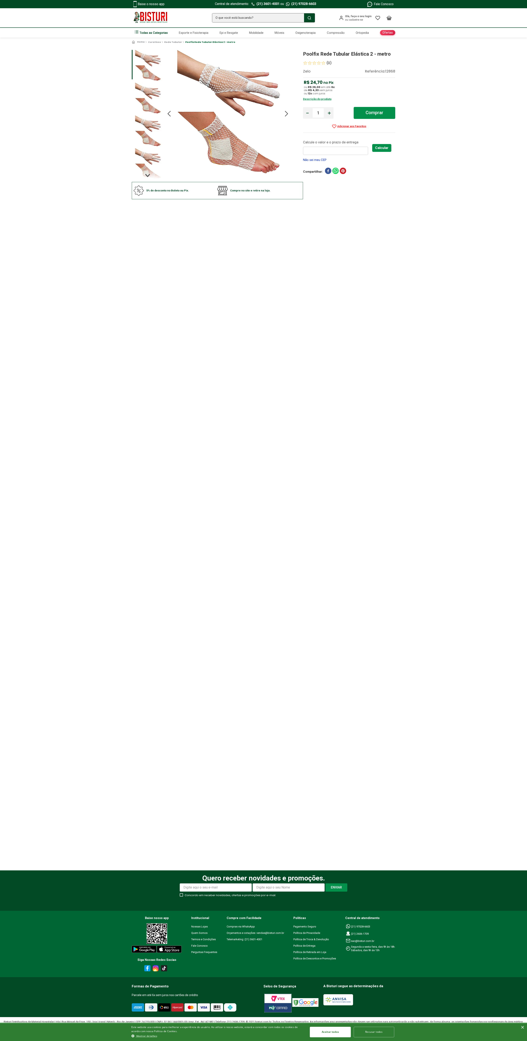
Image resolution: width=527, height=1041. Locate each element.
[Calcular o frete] (381, 148)
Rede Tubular (173, 42)
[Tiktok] (165, 969)
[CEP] (337, 147)
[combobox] (263, 17)
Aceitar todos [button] (330, 1032)
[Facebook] (146, 969)
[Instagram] (155, 969)
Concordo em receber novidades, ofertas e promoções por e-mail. (230, 895)
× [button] (522, 1027)
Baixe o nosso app (151, 4)
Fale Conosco (384, 4)
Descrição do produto (317, 99)
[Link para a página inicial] (139, 42)
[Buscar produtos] (309, 17)
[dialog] (263, 1031)
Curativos (154, 42)
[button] (217, 1035)
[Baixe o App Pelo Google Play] (144, 950)
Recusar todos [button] (373, 1032)
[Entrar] (355, 18)
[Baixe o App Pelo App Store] (169, 950)
